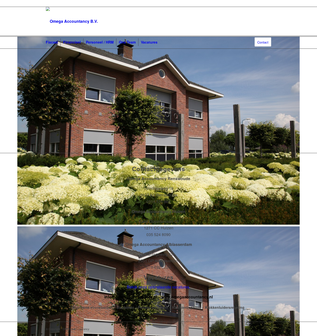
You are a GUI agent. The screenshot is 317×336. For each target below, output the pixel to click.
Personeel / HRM (100, 42)
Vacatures (149, 42)
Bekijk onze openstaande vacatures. (158, 287)
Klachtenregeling (186, 307)
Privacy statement (153, 307)
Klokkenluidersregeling (224, 307)
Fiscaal (52, 42)
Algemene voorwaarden (92, 307)
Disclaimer (125, 307)
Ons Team (127, 42)
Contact (262, 42)
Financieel (72, 42)
